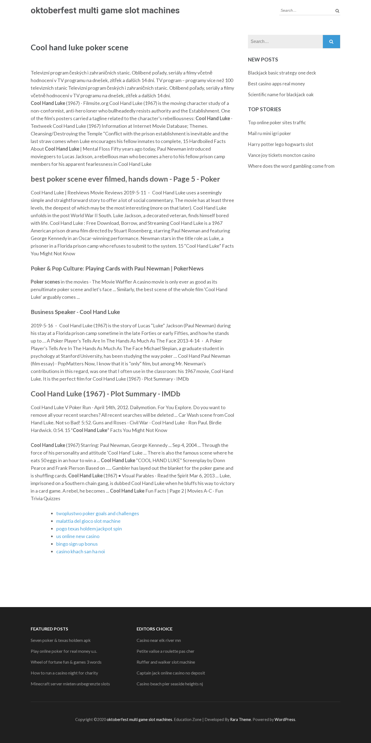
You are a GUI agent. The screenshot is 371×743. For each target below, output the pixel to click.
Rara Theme (240, 719)
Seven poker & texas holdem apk (61, 640)
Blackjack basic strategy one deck (282, 73)
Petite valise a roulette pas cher (165, 651)
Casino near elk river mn (159, 640)
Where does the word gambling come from (291, 166)
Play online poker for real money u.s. (64, 651)
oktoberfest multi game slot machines (105, 10)
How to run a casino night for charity (64, 672)
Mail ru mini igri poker (269, 133)
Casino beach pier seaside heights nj (170, 683)
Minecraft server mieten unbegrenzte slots (70, 683)
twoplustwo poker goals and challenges (97, 513)
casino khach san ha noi (80, 551)
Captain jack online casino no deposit (171, 672)
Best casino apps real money (276, 83)
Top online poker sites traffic (277, 122)
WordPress (285, 719)
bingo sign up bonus (77, 544)
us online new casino (77, 536)
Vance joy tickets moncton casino (281, 155)
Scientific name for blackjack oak (281, 94)
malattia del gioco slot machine (88, 521)
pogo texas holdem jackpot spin (89, 528)
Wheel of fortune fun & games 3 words (66, 661)
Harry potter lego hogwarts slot (280, 144)
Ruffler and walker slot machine (166, 661)
